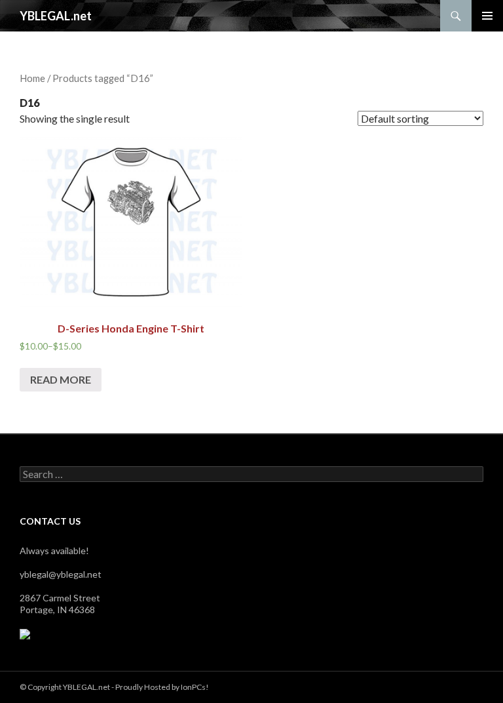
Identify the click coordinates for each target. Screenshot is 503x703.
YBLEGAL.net (56, 16)
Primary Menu (487, 15)
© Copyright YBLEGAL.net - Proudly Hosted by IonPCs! (114, 687)
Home (32, 78)
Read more (60, 379)
